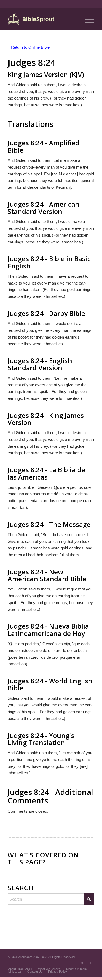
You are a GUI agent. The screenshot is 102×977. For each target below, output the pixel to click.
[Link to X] (82, 963)
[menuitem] (86, 19)
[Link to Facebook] (90, 963)
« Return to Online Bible (29, 47)
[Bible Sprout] (42, 19)
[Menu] (86, 19)
